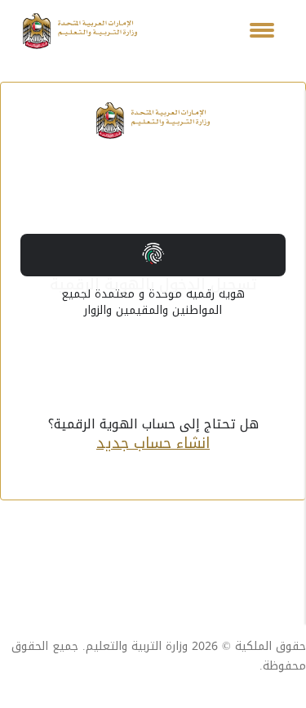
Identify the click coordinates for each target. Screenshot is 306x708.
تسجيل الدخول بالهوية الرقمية (153, 273)
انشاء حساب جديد (153, 443)
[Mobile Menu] (262, 31)
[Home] (80, 31)
